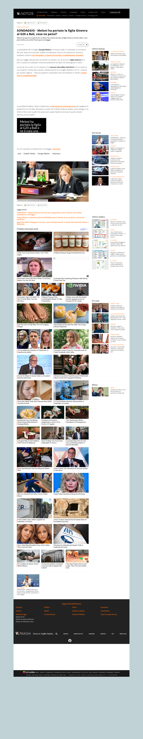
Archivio (103, 633)
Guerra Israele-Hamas (109, 614)
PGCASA (68, 672)
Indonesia (56, 153)
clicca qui (56, 149)
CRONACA (54, 12)
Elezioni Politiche (78, 614)
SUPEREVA (117, 672)
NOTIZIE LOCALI (115, 156)
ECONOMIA (73, 12)
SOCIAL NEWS (25, 27)
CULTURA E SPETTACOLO (117, 51)
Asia (19, 153)
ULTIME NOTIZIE (42, 12)
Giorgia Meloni (44, 153)
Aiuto (64, 675)
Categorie (92, 633)
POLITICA (64, 12)
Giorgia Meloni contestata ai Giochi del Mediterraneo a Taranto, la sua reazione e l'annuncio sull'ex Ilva (50, 218)
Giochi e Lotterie (78, 611)
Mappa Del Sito (78, 633)
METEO (112, 387)
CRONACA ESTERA (116, 62)
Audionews (114, 12)
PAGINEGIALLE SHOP (60, 672)
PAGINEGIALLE (50, 672)
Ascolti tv (71, 15)
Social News (105, 611)
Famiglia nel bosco (81, 15)
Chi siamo (28, 675)
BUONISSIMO (109, 672)
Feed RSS (65, 633)
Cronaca (19, 607)
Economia (104, 607)
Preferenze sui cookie (56, 675)
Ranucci (65, 15)
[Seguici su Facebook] (70, 641)
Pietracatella (50, 15)
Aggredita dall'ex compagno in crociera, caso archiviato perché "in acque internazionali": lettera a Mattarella (52, 223)
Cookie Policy (46, 675)
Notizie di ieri (20, 617)
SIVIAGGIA (95, 672)
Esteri (74, 607)
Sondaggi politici (93, 15)
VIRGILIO (42, 672)
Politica (47, 607)
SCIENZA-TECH (93, 12)
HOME (18, 27)
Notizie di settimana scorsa (25, 621)
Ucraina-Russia (49, 614)
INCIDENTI (113, 72)
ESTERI (83, 12)
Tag (113, 633)
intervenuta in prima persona (63, 106)
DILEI (90, 672)
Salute (46, 611)
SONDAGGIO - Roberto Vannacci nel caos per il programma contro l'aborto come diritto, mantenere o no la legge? (49, 214)
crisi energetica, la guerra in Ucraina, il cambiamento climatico (57, 55)
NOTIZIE (27, 13)
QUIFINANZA (102, 672)
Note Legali (35, 675)
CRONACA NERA (115, 166)
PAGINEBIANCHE (76, 672)
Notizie (25, 633)
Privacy (41, 675)
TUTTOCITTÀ (84, 672)
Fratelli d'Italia (29, 153)
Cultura (18, 611)
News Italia (123, 633)
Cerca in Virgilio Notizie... (44, 634)
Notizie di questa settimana (25, 619)
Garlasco (58, 15)
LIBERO (37, 672)
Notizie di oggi (21, 614)
